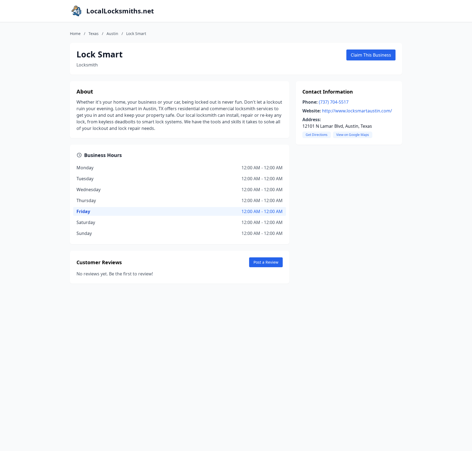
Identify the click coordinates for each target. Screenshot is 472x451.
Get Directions (317, 134)
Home (75, 33)
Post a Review (265, 262)
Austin (112, 33)
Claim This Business (371, 55)
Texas (93, 33)
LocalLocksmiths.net (120, 11)
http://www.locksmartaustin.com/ (357, 111)
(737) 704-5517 (334, 102)
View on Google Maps (352, 134)
